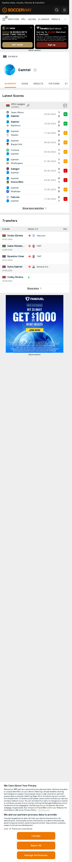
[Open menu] (64, 10)
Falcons (41, 235)
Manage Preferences (35, 855)
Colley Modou (15, 277)
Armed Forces (44, 266)
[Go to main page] (19, 10)
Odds (25, 83)
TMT (39, 246)
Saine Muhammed (17, 246)
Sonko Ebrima (15, 235)
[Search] (57, 10)
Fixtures (54, 83)
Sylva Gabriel (14, 266)
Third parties (43, 810)
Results (38, 83)
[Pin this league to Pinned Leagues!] (28, 105)
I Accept (36, 836)
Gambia (12, 56)
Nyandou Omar (15, 256)
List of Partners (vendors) (18, 828)
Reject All (36, 845)
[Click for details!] (34, 114)
